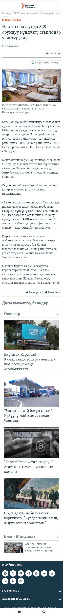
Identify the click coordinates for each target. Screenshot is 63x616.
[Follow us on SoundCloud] (44, 573)
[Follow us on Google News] (36, 573)
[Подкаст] (21, 581)
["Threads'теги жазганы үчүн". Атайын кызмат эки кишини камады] (31, 442)
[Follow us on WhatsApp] (5, 581)
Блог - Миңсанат (19, 536)
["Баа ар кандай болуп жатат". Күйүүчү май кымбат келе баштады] (31, 391)
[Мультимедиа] (19, 612)
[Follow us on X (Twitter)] (13, 573)
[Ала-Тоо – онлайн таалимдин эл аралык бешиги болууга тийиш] (13, 547)
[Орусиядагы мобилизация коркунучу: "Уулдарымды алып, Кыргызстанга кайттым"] (31, 493)
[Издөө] (44, 612)
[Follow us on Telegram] (28, 573)
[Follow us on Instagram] (52, 573)
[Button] (53, 53)
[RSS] (13, 581)
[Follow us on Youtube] (21, 573)
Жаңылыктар (12, 20)
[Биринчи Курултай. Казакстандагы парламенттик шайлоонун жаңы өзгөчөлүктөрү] (31, 335)
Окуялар (12, 314)
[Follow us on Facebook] (5, 573)
